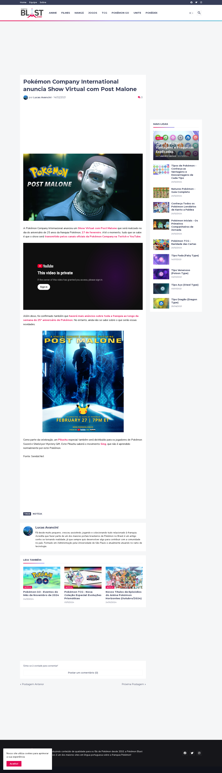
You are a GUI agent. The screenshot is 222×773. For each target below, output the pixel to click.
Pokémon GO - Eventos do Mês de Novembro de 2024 (41, 593)
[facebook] (191, 2)
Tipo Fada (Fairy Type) (185, 255)
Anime (53, 12)
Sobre (43, 2)
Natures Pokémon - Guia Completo (183, 190)
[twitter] (196, 2)
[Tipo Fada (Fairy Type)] (161, 259)
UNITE (137, 12)
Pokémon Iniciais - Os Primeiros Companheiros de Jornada (184, 225)
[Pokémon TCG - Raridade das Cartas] (161, 244)
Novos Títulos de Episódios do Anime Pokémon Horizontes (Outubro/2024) (124, 595)
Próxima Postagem (133, 684)
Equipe (33, 2)
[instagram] (201, 2)
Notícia (37, 514)
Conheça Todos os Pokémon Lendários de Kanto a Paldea (183, 206)
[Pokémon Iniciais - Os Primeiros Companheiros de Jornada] (161, 224)
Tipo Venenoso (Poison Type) (180, 272)
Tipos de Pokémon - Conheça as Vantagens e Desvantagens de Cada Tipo (183, 171)
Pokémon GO (120, 12)
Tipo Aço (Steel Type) (184, 284)
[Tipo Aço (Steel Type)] (161, 288)
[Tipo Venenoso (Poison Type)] (161, 274)
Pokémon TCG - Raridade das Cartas (183, 242)
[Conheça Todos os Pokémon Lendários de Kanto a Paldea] (161, 207)
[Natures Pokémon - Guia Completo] (161, 192)
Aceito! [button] (14, 763)
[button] (191, 13)
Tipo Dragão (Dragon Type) (184, 301)
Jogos (92, 12)
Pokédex (151, 12)
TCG (104, 12)
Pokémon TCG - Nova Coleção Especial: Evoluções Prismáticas (82, 595)
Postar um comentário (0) (83, 672)
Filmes (65, 12)
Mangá (79, 12)
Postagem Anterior (33, 684)
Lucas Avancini (47, 527)
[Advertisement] (111, 48)
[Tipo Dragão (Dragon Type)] (161, 303)
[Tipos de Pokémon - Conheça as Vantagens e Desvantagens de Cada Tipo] (161, 169)
